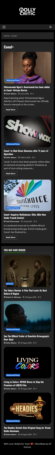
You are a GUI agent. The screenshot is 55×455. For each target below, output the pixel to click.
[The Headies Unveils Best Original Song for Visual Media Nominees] (27, 408)
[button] (4, 27)
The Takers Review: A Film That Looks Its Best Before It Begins (25, 292)
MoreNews (40, 443)
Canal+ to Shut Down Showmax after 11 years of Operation (27, 131)
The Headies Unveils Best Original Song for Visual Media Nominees (27, 429)
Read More (11, 109)
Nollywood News (13, 80)
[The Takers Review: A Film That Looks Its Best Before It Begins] (27, 271)
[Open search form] (51, 27)
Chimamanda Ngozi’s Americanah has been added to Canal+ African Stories (27, 68)
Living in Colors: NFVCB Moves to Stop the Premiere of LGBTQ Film (24, 383)
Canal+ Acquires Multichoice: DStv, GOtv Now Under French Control (27, 195)
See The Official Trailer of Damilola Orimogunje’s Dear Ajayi (26, 337)
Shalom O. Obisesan (13, 297)
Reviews (10, 284)
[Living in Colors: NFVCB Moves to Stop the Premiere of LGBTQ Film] (27, 363)
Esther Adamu (11, 94)
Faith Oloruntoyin (12, 221)
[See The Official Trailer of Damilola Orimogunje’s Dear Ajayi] (27, 317)
